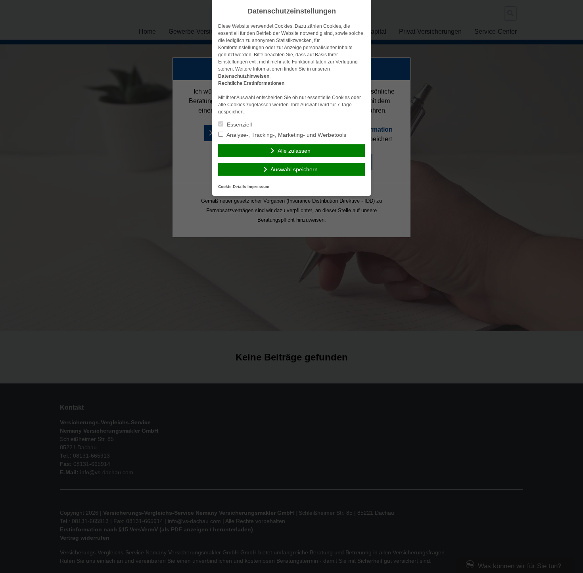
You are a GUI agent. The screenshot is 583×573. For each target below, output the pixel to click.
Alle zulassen (294, 151)
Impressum (258, 186)
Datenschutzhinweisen (243, 76)
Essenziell (238, 124)
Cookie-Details (232, 186)
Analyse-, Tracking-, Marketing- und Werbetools (285, 135)
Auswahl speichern (294, 169)
